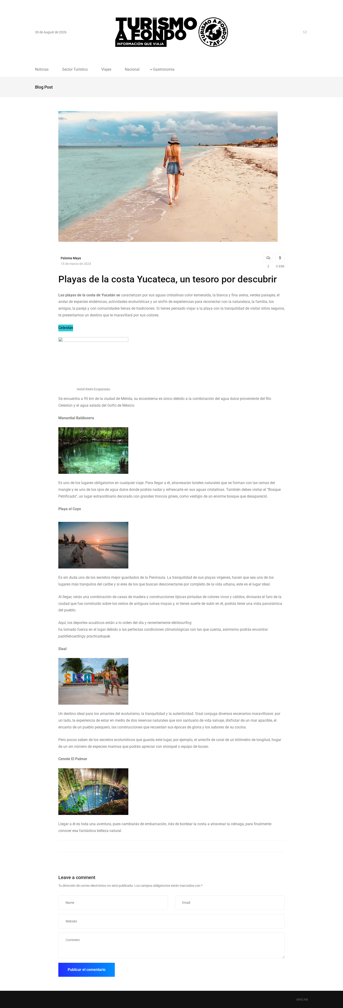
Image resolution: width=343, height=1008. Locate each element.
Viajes (106, 69)
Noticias (42, 69)
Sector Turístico (75, 69)
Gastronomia (164, 69)
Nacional (132, 69)
